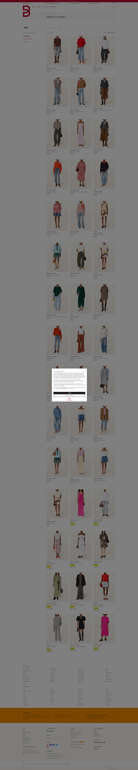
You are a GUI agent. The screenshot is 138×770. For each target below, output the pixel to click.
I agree (69, 392)
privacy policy (57, 387)
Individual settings (69, 395)
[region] (69, 385)
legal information (63, 387)
